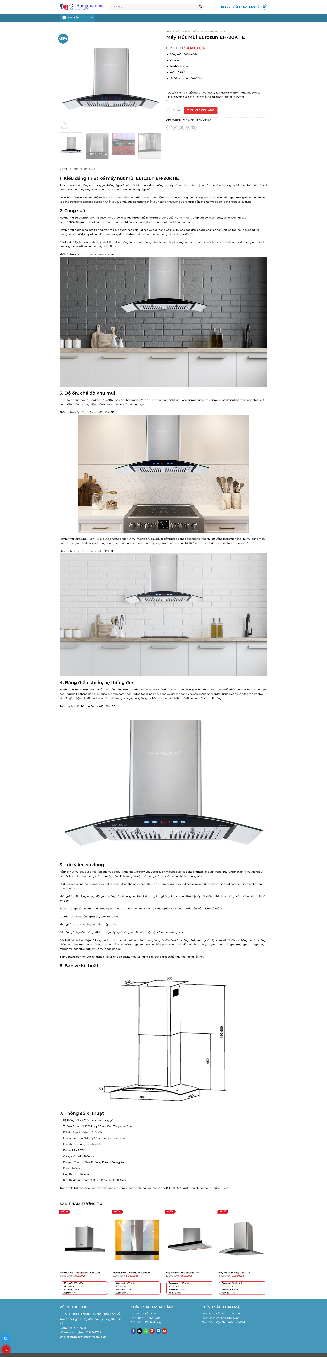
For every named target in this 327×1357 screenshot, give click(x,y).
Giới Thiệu (240, 6)
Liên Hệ (254, 6)
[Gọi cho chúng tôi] (146, 1331)
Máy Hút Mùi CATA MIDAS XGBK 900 (132, 1272)
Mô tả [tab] (63, 169)
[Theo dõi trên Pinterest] (152, 1331)
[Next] (155, 79)
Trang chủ (172, 31)
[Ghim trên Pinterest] (187, 127)
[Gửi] (200, 7)
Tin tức (224, 6)
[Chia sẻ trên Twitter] (175, 127)
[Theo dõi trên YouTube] (164, 1331)
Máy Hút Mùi (190, 31)
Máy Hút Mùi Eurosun (213, 31)
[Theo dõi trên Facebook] (133, 1331)
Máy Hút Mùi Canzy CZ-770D (234, 1272)
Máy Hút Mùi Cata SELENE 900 (182, 1272)
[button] (264, 7)
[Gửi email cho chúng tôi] (140, 1331)
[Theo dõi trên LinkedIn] (158, 1331)
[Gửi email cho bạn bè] (181, 127)
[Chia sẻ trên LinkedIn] (194, 127)
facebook (203, 1188)
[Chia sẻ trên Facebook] (169, 127)
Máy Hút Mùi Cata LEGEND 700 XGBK (80, 1272)
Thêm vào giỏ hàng (200, 110)
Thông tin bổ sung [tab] (82, 169)
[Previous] (66, 79)
